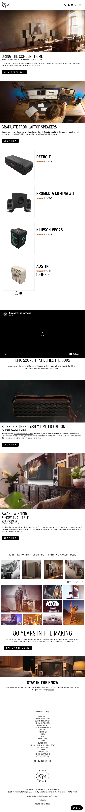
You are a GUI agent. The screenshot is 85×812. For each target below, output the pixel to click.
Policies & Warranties (42, 754)
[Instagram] (42, 761)
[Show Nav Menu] (80, 5)
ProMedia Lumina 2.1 (55, 193)
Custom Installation (42, 721)
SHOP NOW (10, 141)
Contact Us (43, 732)
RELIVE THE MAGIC (18, 648)
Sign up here (50, 690)
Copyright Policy (42, 756)
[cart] (72, 5)
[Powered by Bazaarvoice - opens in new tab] (75, 582)
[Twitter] (35, 761)
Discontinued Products (42, 727)
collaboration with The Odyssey (23, 434)
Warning (43, 800)
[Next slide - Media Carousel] (80, 571)
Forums (42, 741)
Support (42, 730)
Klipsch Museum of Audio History (42, 745)
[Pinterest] (50, 761)
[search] (75, 5)
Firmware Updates (42, 725)
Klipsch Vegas (49, 229)
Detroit (43, 156)
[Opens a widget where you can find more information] (77, 808)
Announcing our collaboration (17, 366)
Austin (42, 266)
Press (43, 734)
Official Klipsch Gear (42, 723)
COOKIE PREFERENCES (42, 804)
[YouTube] (46, 761)
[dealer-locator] (65, 5)
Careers (42, 750)
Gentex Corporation (59, 792)
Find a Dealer (42, 716)
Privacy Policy (42, 752)
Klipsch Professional (42, 719)
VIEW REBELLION (14, 72)
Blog (42, 736)
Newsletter (42, 738)
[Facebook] (39, 761)
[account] (69, 5)
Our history (42, 743)
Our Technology (42, 747)
